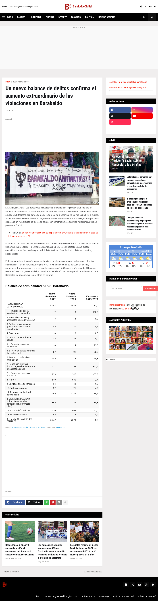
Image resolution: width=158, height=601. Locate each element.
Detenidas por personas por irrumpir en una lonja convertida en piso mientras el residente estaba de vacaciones (139, 183)
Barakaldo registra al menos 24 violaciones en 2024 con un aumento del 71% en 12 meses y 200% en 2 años (84, 550)
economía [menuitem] (76, 17)
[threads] (142, 128)
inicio (4, 7)
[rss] (155, 6)
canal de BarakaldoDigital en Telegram (127, 87)
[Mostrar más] (65, 502)
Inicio (7, 82)
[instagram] (142, 110)
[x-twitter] (146, 6)
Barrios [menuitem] (21, 17)
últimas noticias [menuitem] (106, 17)
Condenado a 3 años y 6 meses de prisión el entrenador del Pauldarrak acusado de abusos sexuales (19, 550)
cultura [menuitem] (50, 17)
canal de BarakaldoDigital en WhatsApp (128, 82)
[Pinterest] (53, 502)
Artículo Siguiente (92, 571)
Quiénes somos (88, 596)
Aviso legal (104, 596)
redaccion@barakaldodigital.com (24, 7)
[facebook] (141, 6)
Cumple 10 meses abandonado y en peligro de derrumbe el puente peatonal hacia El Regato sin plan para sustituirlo (140, 223)
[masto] (120, 128)
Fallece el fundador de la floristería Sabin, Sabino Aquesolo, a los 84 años (127, 160)
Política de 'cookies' (146, 596)
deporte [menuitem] (62, 17)
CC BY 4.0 (126, 308)
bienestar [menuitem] (36, 17)
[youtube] (150, 6)
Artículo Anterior (11, 571)
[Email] (59, 502)
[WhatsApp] (46, 502)
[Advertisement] (52, 462)
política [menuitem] (89, 17)
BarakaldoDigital (117, 305)
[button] (4, 17)
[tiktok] (120, 122)
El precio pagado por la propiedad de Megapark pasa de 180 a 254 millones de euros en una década (139, 203)
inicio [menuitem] (10, 17)
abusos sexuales (21, 82)
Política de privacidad (123, 596)
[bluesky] (142, 122)
